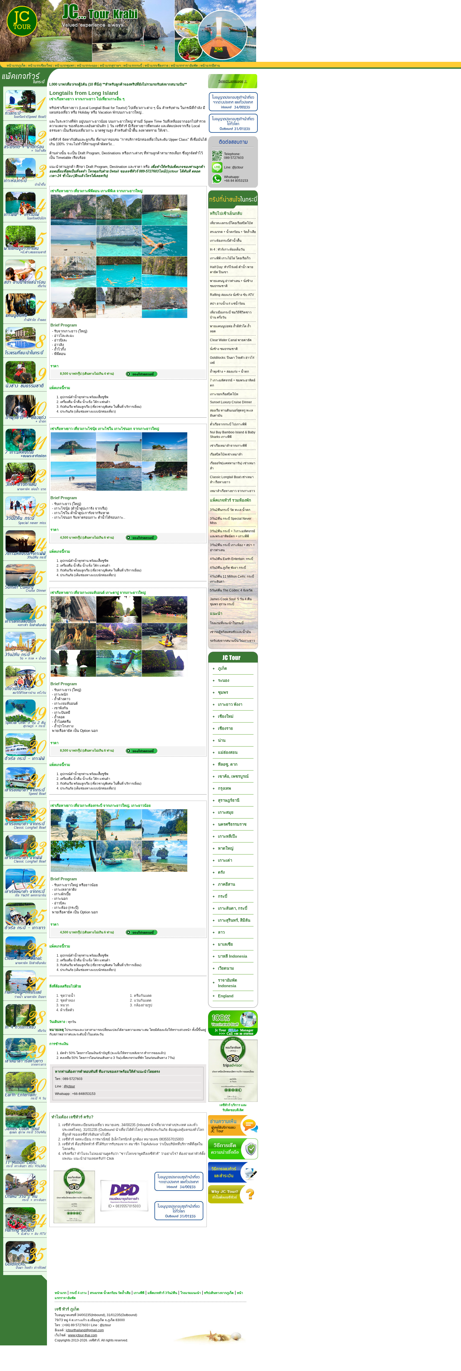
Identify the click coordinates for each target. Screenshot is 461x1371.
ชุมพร (223, 692)
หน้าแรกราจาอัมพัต (184, 65)
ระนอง (223, 680)
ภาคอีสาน (226, 884)
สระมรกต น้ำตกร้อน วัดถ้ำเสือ (110, 1293)
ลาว (221, 932)
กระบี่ (222, 896)
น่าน (221, 740)
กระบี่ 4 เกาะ (78, 1293)
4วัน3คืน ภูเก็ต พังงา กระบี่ (228, 568)
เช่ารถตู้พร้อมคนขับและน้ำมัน (230, 632)
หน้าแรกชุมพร (64, 65)
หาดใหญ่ (225, 848)
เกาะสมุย (225, 812)
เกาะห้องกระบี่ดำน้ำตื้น (225, 241)
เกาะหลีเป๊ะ (227, 836)
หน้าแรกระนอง (87, 65)
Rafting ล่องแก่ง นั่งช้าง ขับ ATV (232, 295)
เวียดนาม (226, 968)
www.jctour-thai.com (82, 1335)
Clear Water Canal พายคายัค (231, 340)
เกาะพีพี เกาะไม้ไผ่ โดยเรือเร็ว (230, 258)
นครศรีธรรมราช (232, 824)
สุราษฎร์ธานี (228, 800)
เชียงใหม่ (225, 716)
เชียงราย (225, 728)
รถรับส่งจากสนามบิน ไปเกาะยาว (232, 641)
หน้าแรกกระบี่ (132, 65)
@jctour (69, 1086)
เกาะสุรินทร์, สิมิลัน (234, 920)
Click (110, 1158)
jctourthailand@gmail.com (85, 1330)
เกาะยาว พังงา (230, 704)
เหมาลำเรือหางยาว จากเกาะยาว (232, 491)
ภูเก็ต (222, 668)
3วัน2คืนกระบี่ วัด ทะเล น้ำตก (230, 510)
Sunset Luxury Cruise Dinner (231, 402)
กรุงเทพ (224, 788)
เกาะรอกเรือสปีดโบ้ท (224, 394)
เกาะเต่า (225, 860)
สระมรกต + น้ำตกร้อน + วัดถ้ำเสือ (233, 232)
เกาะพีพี (139, 1293)
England (225, 996)
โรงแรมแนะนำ (190, 1293)
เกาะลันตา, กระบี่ (232, 908)
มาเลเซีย (225, 944)
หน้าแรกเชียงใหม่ (40, 65)
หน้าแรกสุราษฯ (110, 65)
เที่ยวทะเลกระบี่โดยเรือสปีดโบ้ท (231, 223)
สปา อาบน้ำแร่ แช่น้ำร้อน (227, 303)
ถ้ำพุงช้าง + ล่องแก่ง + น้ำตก (229, 371)
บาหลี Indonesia (232, 956)
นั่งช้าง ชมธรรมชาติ (224, 349)
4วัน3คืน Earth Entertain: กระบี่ (231, 559)
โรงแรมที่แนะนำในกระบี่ (227, 623)
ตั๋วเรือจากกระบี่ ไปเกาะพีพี (228, 424)
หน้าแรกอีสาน (210, 65)
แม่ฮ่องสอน (227, 752)
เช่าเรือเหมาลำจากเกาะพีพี (228, 445)
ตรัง (221, 872)
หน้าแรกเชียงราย (156, 65)
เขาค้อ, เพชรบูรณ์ (233, 776)
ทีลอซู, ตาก (227, 764)
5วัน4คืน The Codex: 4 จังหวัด (231, 590)
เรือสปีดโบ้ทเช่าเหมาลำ (226, 454)
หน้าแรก (60, 1293)
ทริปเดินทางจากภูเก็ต (219, 1293)
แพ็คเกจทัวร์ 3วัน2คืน (162, 1293)
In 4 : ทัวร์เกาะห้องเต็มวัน (227, 249)
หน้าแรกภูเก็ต (16, 65)
